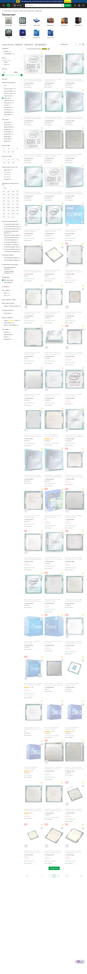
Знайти (67, 5)
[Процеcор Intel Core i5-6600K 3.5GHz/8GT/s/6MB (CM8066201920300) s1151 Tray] (74, 296)
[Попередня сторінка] (27, 876)
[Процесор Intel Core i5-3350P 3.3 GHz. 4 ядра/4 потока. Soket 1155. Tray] (54, 668)
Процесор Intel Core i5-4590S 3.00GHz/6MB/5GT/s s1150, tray (73, 642)
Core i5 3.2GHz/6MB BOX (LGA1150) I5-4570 (72, 684)
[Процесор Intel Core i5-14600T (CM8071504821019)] (74, 214)
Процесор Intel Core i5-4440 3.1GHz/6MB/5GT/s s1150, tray (73, 852)
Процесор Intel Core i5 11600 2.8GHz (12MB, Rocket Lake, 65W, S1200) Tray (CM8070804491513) (74, 768)
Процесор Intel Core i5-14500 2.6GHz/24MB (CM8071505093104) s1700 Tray (74, 80)
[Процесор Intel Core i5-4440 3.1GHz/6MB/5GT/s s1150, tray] (74, 835)
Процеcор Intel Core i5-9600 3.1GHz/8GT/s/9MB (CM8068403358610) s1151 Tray (53, 395)
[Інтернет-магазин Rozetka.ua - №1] (8, 5)
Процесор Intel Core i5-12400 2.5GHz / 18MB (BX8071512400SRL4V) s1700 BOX (33, 642)
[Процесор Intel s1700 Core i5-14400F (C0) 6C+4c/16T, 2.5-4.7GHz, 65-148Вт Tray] (54, 337)
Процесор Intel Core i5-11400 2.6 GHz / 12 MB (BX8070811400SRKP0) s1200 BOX (54, 642)
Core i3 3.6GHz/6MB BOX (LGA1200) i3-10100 (51, 728)
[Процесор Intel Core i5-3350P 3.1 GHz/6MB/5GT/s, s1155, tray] (54, 751)
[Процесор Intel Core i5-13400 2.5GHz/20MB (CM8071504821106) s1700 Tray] (33, 460)
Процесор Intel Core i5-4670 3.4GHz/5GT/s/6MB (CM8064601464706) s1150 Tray (53, 271)
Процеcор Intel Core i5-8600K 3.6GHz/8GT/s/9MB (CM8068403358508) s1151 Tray (32, 313)
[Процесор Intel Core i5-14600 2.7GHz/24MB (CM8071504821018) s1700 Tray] (74, 419)
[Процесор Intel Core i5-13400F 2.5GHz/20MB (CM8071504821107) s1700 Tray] (54, 460)
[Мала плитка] (83, 44)
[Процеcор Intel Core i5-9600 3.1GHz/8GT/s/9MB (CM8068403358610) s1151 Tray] (54, 379)
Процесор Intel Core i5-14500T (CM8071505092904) (53, 230)
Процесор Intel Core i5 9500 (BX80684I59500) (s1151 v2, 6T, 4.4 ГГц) (33, 728)
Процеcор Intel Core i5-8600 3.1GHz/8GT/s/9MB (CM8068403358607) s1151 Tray (32, 516)
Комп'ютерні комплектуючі (26, 11)
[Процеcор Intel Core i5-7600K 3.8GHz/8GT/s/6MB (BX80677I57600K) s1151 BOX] (54, 500)
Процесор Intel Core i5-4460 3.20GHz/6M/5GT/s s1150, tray (32, 852)
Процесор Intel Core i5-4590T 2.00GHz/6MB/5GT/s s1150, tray (73, 810)
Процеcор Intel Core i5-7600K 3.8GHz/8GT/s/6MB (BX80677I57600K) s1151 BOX (53, 516)
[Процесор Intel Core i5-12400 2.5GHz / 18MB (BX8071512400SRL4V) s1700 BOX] (33, 626)
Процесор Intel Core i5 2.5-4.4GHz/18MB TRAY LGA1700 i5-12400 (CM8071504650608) (73, 271)
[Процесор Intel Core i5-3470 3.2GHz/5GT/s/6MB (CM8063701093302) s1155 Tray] (33, 337)
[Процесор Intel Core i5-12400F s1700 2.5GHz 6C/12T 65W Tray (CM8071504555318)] (33, 419)
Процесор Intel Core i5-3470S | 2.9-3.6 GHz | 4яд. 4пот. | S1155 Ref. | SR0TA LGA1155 (73, 558)
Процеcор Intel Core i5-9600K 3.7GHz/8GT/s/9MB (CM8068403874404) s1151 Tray (73, 516)
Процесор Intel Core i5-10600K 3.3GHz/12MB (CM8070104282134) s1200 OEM (33, 558)
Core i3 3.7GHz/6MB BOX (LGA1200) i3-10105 (72, 728)
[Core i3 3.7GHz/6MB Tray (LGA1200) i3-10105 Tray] (54, 419)
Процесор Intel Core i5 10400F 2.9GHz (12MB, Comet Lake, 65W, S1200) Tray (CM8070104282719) (33, 810)
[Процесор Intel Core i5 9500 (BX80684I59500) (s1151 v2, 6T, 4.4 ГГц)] (33, 712)
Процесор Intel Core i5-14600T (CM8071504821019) (73, 230)
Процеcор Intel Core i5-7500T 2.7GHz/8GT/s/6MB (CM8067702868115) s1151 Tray (32, 395)
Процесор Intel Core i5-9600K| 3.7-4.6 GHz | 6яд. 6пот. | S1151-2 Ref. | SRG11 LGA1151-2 (73, 353)
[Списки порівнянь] (79, 5)
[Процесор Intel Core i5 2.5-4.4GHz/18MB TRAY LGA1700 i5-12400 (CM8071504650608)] (74, 254)
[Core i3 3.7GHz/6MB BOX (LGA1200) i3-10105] (74, 712)
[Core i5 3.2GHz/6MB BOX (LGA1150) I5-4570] (74, 668)
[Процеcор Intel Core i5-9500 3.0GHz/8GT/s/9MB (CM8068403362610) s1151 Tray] (54, 296)
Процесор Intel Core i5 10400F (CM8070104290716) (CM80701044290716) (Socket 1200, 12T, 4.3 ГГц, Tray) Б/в (53, 80)
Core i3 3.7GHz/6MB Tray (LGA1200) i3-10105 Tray (51, 435)
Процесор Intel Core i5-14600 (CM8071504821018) (32, 230)
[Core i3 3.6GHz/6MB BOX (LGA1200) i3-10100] (54, 712)
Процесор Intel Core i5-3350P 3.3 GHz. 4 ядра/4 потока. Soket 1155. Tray (54, 684)
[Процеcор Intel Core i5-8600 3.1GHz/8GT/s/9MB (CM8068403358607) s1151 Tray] (33, 500)
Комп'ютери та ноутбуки (11, 11)
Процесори (38, 11)
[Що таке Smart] (49, 49)
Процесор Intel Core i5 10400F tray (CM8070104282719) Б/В (73, 600)
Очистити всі (18, 44)
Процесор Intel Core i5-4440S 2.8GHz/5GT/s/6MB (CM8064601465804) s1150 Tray (53, 600)
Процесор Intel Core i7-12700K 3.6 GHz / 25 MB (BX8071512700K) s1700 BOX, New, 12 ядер (33, 684)
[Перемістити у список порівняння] (41, 56)
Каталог (19, 5)
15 (66, 875)
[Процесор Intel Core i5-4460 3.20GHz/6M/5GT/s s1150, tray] (33, 835)
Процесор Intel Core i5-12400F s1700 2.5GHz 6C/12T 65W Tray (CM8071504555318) (32, 436)
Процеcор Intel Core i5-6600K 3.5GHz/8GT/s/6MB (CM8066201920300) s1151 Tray (73, 313)
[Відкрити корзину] (83, 5)
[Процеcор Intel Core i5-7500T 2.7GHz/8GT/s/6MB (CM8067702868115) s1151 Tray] (33, 379)
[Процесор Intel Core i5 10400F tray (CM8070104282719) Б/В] (74, 584)
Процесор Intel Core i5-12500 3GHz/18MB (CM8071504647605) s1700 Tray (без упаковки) (33, 118)
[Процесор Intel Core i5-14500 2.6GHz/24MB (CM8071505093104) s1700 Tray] (74, 64)
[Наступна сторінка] (81, 876)
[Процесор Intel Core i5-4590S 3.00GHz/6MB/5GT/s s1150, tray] (74, 626)
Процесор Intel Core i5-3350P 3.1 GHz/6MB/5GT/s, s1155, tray (54, 768)
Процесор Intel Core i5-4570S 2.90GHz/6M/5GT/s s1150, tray (53, 852)
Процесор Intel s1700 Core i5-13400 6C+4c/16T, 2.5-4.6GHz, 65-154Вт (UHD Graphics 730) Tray (54, 558)
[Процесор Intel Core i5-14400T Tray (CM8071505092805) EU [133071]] (33, 584)
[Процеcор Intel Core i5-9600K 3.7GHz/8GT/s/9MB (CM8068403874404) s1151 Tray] (74, 500)
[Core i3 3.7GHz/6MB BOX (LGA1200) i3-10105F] (33, 751)
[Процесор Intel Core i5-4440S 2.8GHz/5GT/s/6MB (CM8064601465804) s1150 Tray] (54, 584)
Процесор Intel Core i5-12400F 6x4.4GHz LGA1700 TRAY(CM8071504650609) (73, 395)
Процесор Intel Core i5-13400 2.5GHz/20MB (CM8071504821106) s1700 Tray (33, 476)
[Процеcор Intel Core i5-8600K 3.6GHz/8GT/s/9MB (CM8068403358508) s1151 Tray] (33, 296)
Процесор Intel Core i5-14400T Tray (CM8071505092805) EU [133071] (32, 600)
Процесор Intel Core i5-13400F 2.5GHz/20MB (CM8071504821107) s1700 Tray (54, 476)
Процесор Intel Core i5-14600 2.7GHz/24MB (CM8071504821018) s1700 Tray (74, 436)
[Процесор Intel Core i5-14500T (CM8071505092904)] (54, 214)
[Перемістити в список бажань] (41, 53)
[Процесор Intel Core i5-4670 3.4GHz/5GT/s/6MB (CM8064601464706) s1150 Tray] (54, 254)
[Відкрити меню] (3, 5)
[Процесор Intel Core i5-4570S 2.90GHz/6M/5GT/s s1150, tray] (54, 835)
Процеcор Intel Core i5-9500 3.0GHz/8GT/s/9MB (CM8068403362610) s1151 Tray (53, 313)
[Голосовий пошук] (62, 5)
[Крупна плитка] (80, 44)
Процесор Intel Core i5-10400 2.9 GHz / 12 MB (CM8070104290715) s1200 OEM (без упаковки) (33, 80)
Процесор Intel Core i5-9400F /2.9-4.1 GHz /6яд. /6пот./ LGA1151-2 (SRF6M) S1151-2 (74, 476)
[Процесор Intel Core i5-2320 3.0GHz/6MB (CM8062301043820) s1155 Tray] (33, 254)
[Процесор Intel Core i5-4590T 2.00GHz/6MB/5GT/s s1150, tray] (74, 793)
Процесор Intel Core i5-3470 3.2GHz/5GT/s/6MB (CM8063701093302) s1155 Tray (32, 353)
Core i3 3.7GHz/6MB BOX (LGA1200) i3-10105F (31, 768)
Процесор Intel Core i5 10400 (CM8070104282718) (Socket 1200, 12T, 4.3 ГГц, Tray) (54, 810)
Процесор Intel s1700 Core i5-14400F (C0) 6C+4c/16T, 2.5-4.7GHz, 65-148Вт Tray (53, 353)
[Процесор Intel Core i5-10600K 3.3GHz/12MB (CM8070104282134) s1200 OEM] (33, 542)
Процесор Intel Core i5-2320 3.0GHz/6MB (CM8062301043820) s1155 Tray (33, 271)
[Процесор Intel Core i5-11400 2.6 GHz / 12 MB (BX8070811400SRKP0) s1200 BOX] (54, 626)
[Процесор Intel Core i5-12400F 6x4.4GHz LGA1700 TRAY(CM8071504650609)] (74, 379)
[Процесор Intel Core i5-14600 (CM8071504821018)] (33, 214)
